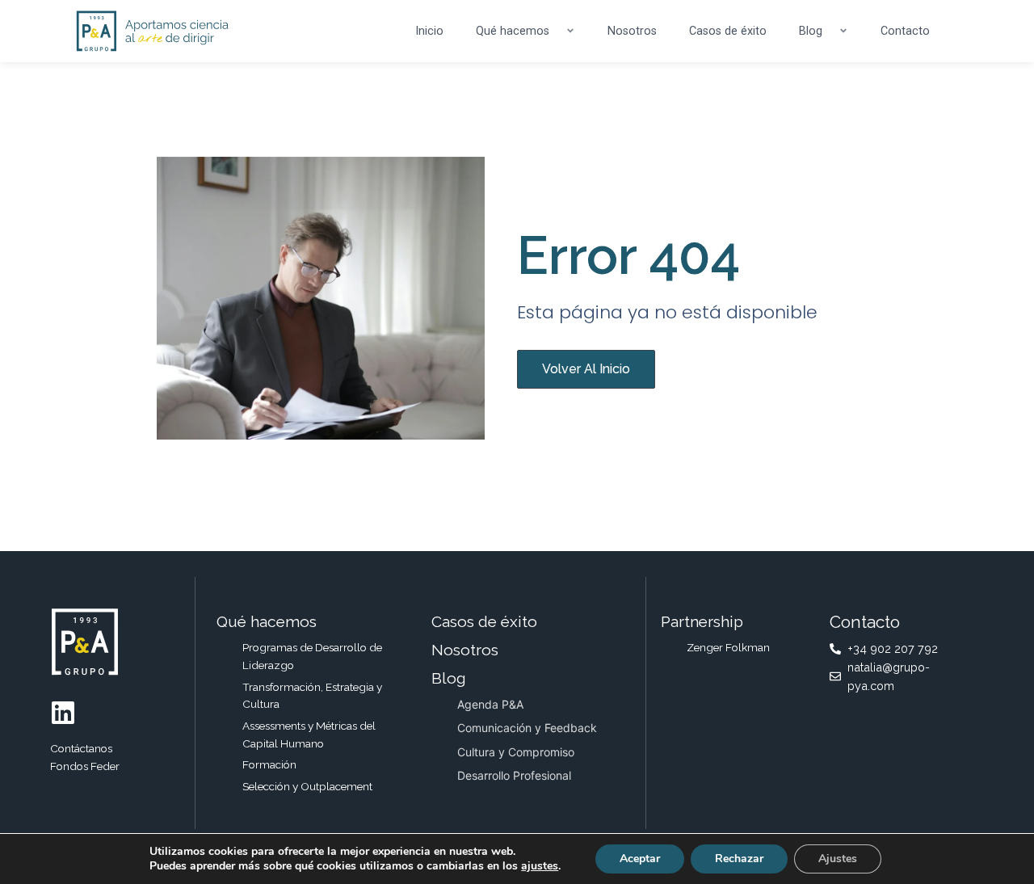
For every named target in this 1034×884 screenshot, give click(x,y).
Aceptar (640, 858)
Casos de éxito (728, 31)
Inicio (429, 31)
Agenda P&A (490, 704)
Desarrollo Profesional (514, 775)
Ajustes (837, 858)
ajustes (539, 866)
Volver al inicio (586, 369)
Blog (810, 31)
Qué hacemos (512, 31)
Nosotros (632, 31)
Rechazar (739, 858)
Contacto (905, 31)
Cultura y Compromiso (515, 752)
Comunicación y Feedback (527, 728)
